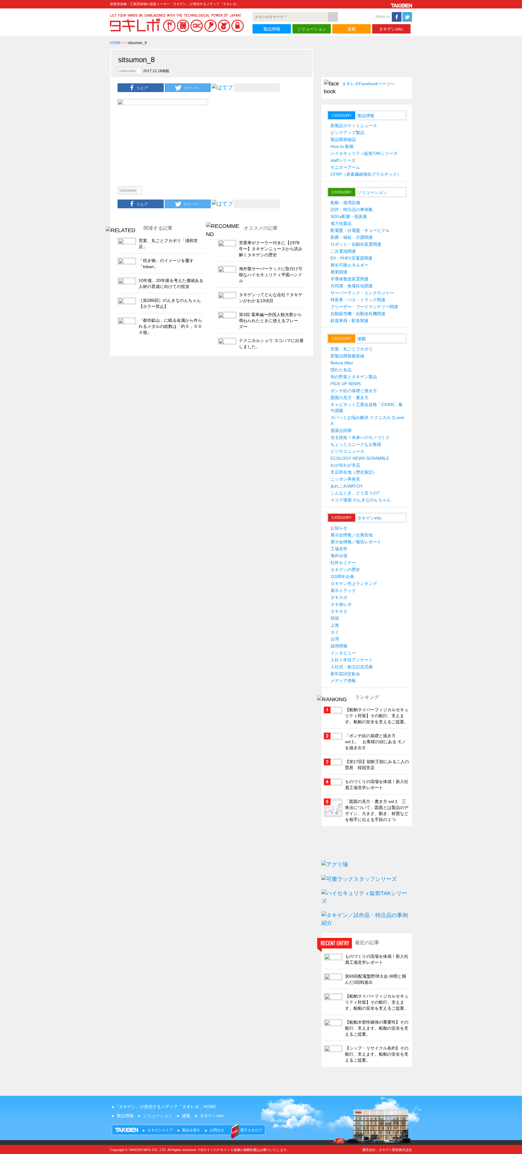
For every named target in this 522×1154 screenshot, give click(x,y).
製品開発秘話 (343, 139)
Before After (341, 362)
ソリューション (312, 29)
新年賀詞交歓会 (345, 673)
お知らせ (338, 528)
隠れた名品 (341, 369)
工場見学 (338, 548)
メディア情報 (343, 680)
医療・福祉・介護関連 (351, 237)
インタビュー (343, 653)
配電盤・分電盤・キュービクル (360, 230)
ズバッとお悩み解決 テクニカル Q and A (367, 420)
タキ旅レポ (341, 604)
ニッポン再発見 (345, 479)
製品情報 (271, 29)
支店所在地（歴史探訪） (353, 472)
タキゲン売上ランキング (353, 583)
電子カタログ (251, 1130)
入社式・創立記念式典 (351, 666)
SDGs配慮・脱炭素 (348, 216)
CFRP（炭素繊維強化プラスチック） (365, 174)
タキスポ (338, 597)
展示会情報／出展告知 (351, 534)
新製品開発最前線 (347, 355)
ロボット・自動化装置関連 (355, 244)
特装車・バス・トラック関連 (357, 299)
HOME (115, 43)
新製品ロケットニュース (353, 125)
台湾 (334, 639)
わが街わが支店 (345, 465)
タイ (334, 632)
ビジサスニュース (347, 451)
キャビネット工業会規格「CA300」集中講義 (366, 407)
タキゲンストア (160, 1130)
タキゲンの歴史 (345, 569)
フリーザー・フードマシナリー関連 (364, 306)
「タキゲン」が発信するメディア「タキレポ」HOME (165, 1106)
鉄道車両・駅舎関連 (349, 320)
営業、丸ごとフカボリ (351, 349)
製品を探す (191, 1130)
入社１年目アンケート (351, 659)
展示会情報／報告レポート (355, 541)
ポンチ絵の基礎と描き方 (353, 390)
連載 (351, 29)
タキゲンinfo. (391, 29)
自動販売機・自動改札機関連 (357, 313)
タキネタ (338, 611)
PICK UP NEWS (345, 383)
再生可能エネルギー (349, 265)
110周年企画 (342, 576)
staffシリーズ (343, 160)
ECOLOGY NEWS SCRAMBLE (359, 458)
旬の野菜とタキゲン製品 (353, 376)
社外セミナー (343, 562)
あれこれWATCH (346, 486)
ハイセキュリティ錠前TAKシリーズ (364, 153)
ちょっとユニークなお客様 (355, 444)
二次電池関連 (343, 251)
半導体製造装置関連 (349, 279)
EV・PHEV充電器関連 (351, 258)
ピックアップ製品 (347, 132)
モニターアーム (345, 167)
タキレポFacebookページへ (368, 83)
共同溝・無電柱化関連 (351, 285)
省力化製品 (341, 223)
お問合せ (217, 1130)
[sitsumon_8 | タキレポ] (222, 87)
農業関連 (338, 272)
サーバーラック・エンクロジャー (362, 292)
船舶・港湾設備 (345, 202)
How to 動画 (341, 146)
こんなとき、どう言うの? (354, 493)
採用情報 (338, 646)
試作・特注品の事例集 (351, 209)
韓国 (334, 618)
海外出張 (338, 555)
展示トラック (343, 590)
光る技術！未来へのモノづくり (360, 437)
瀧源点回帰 (341, 430)
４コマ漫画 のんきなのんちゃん (360, 499)
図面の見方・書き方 (349, 397)
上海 (334, 625)
